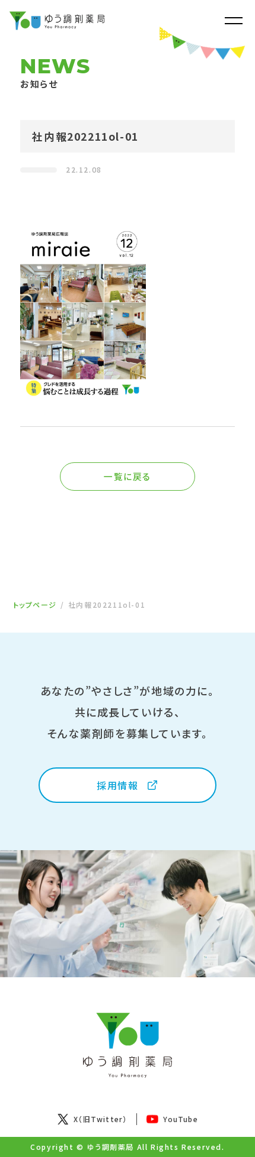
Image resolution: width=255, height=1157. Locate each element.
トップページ (35, 604)
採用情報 (117, 785)
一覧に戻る (127, 476)
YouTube (180, 1119)
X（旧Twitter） (100, 1119)
